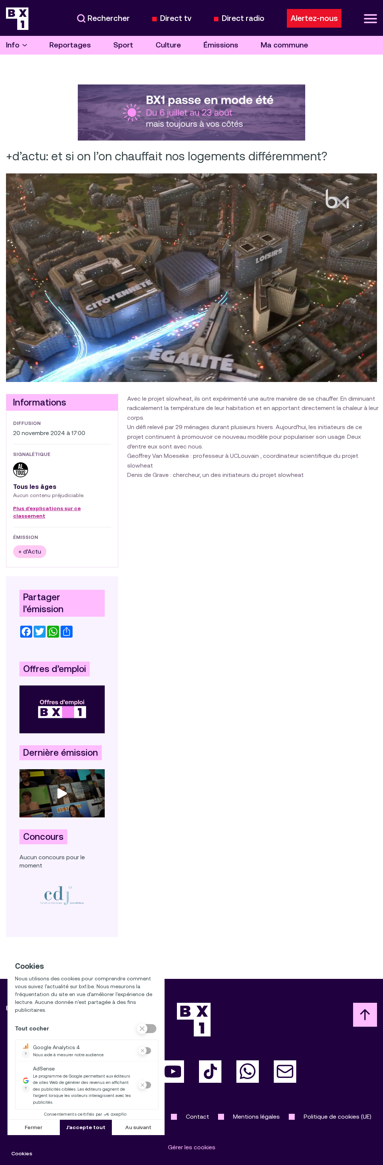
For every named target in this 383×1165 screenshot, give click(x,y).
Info (12, 45)
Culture (168, 45)
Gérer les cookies (191, 1147)
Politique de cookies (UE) (337, 1116)
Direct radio (243, 18)
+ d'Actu (29, 551)
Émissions (220, 45)
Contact (197, 1116)
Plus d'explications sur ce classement (47, 512)
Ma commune (284, 45)
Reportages (70, 45)
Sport (123, 45)
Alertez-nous (314, 18)
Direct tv (176, 18)
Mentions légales (256, 1116)
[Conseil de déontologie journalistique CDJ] (62, 895)
